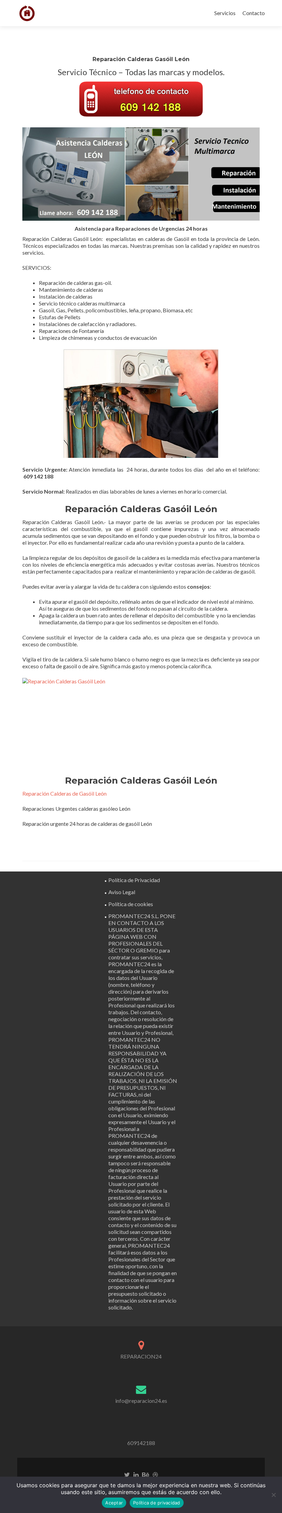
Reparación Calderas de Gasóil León (64, 793)
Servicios (225, 13)
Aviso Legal (121, 892)
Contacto (253, 13)
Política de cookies (130, 904)
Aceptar (114, 1502)
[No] (273, 1494)
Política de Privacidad (134, 880)
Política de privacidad (156, 1502)
